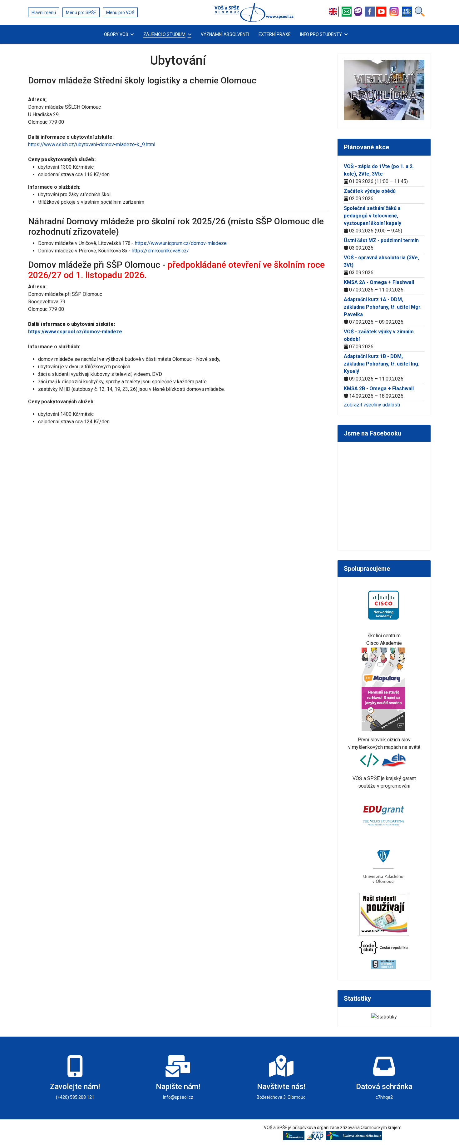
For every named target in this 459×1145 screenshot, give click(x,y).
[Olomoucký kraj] (294, 1135)
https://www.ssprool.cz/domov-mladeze (75, 332)
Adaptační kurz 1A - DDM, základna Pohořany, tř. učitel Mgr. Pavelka (383, 306)
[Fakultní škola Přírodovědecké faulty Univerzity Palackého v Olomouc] (384, 866)
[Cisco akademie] (384, 605)
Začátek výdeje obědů (370, 191)
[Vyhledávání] (420, 12)
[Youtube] (382, 12)
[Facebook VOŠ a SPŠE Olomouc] (370, 12)
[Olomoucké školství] (354, 1135)
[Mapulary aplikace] (384, 688)
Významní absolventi (225, 34)
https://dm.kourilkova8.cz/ (160, 251)
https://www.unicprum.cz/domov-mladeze (181, 243)
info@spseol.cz (178, 1097)
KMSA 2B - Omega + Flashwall (379, 388)
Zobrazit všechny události (372, 405)
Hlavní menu (44, 12)
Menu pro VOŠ (120, 12)
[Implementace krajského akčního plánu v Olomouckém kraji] (316, 1135)
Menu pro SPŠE (81, 12)
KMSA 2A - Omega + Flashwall (379, 282)
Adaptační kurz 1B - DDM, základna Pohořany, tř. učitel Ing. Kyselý (381, 363)
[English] (334, 12)
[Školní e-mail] (347, 12)
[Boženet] (407, 12)
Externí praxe (275, 34)
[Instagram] (395, 12)
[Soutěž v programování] (370, 760)
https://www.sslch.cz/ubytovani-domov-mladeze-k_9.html (91, 144)
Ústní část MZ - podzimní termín (381, 240)
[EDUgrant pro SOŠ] (384, 814)
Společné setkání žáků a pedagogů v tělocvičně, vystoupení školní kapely (372, 215)
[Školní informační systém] (359, 12)
